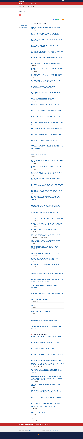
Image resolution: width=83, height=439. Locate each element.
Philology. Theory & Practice (28, 4)
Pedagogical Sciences (23, 27)
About (24, 6)
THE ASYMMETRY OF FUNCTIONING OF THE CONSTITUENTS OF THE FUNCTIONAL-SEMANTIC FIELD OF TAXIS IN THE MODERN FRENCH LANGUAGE (46, 27)
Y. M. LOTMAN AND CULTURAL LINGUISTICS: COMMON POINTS (44, 269)
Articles (28, 6)
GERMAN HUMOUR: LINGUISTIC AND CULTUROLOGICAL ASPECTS (45, 253)
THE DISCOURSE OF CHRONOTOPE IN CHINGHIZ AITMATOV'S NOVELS (46, 264)
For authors (32, 6)
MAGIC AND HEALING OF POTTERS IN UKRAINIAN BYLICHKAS (44, 229)
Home (20, 6)
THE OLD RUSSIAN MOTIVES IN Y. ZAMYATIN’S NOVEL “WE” (44, 140)
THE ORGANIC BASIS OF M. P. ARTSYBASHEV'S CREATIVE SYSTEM (45, 63)
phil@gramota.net (31, 430)
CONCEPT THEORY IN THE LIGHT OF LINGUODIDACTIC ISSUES (44, 316)
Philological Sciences (23, 25)
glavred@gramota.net (54, 430)
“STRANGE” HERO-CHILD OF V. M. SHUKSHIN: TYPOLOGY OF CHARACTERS (47, 218)
